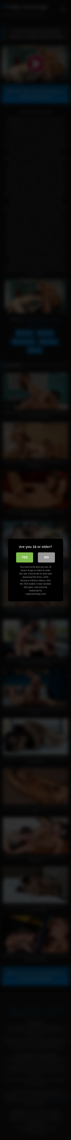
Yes (25, 557)
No (46, 557)
